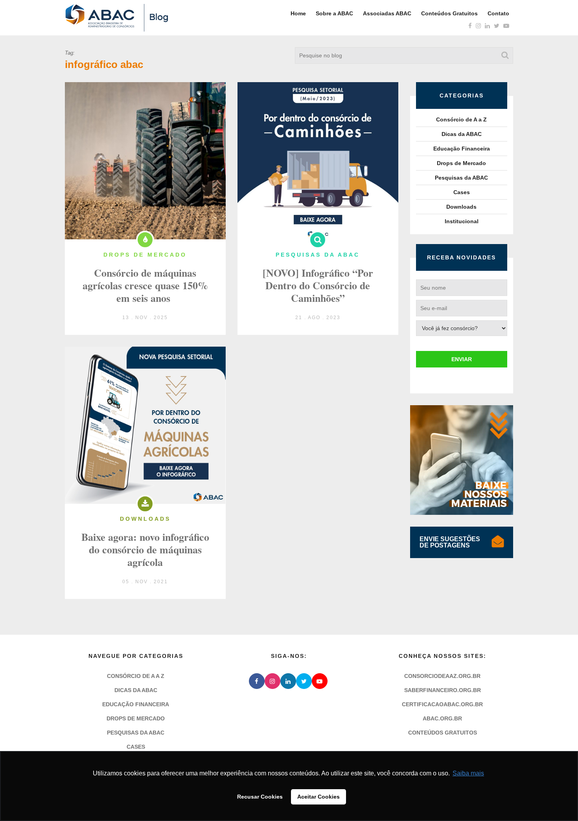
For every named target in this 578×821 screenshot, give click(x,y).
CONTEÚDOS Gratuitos (442, 732)
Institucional (462, 221)
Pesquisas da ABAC (461, 177)
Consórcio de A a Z (461, 119)
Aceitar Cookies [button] (318, 796)
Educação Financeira (461, 148)
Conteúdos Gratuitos (449, 13)
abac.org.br (442, 718)
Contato (498, 13)
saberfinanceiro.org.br (442, 690)
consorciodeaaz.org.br (442, 676)
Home (298, 13)
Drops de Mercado (461, 163)
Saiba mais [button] (468, 773)
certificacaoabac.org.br (442, 704)
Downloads (461, 207)
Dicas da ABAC (462, 134)
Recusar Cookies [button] (260, 796)
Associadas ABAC (387, 13)
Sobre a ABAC (334, 13)
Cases (461, 192)
